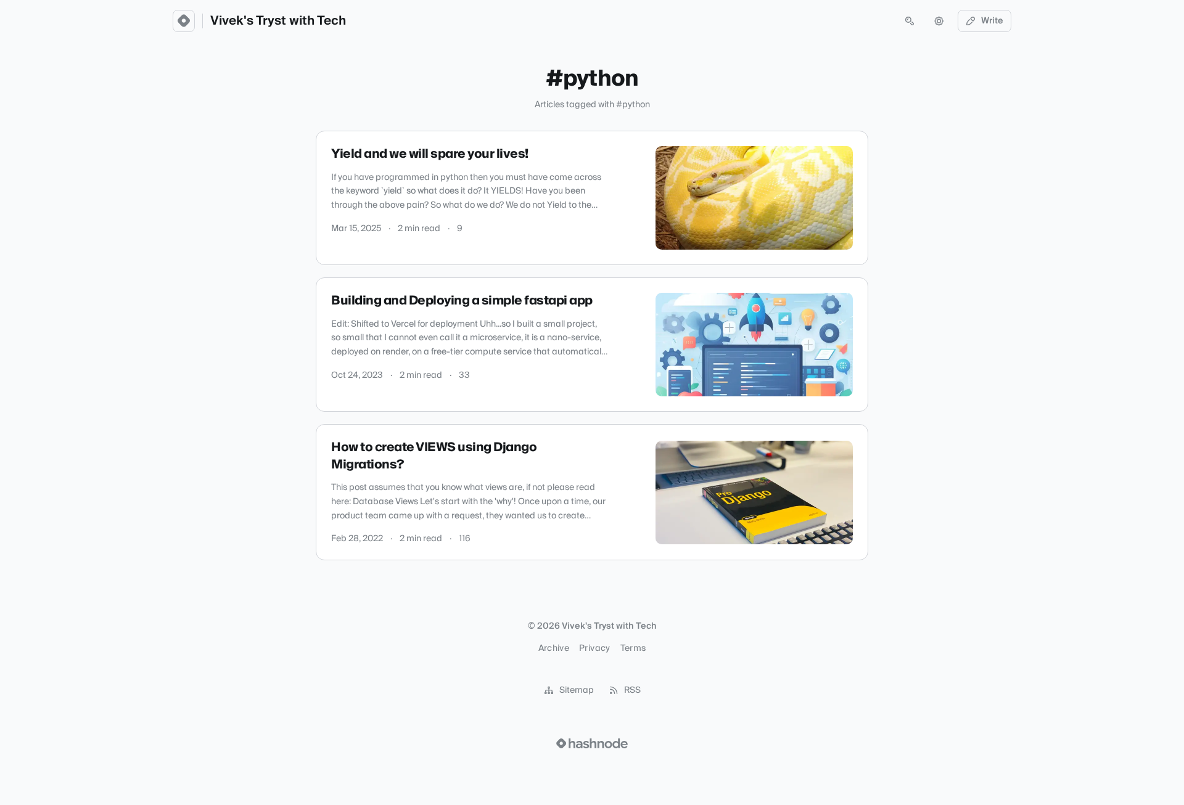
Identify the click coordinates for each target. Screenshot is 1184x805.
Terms (633, 648)
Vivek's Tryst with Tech (278, 20)
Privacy (594, 648)
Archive (553, 648)
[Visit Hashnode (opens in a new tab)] (592, 743)
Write (992, 21)
